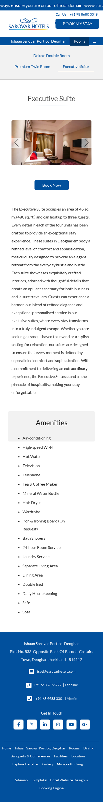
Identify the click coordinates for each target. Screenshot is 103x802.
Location (78, 756)
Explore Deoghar (25, 764)
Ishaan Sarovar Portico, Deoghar (38, 41)
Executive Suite (76, 66)
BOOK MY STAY (77, 23)
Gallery (47, 764)
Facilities (61, 756)
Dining (89, 748)
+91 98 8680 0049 (84, 14)
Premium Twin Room (32, 66)
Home (6, 748)
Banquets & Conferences (30, 756)
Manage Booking (70, 764)
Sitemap (21, 780)
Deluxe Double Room (51, 55)
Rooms (79, 41)
